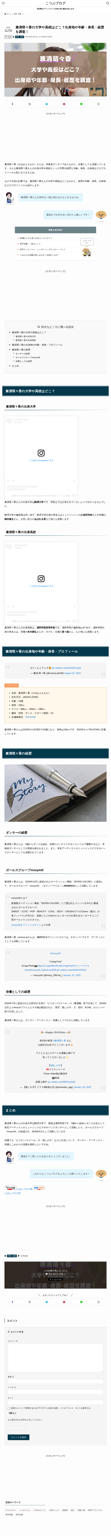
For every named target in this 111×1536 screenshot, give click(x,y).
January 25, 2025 (72, 975)
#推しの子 (55, 1065)
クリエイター (11, 1510)
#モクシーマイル (80, 966)
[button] (12, 104)
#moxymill (55, 953)
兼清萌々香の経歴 (21, 349)
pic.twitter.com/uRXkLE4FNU (71, 970)
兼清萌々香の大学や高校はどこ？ (29, 332)
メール (12, 1387)
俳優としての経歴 (24, 361)
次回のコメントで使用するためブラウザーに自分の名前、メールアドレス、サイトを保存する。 (51, 1408)
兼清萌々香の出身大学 (26, 336)
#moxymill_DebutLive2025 (43, 970)
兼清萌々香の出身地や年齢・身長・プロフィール (37, 345)
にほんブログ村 (24, 1189)
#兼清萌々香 (59, 1040)
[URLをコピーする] (98, 104)
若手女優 (24, 1256)
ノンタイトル (24, 1510)
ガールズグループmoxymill (28, 357)
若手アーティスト (95, 1510)
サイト (10, 1398)
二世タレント (54, 1510)
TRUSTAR (30, 717)
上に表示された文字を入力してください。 (26, 1420)
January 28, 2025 (82, 1087)
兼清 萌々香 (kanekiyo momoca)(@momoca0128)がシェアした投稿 (41, 496)
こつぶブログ (55, 3)
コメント (13, 1341)
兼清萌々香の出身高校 (26, 340)
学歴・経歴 (19, 37)
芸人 (73, 1510)
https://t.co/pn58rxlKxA (48, 966)
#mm (27, 970)
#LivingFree (66, 966)
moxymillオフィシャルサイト (26, 925)
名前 (11, 1377)
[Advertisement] (55, 134)
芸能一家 (81, 1510)
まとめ (15, 366)
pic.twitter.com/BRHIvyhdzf (61, 1082)
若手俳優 (9, 1515)
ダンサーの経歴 (23, 353)
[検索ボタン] (108, 3)
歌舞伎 (65, 1510)
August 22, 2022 (72, 673)
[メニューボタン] (3, 3)
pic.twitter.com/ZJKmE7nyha (66, 668)
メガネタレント (39, 1510)
